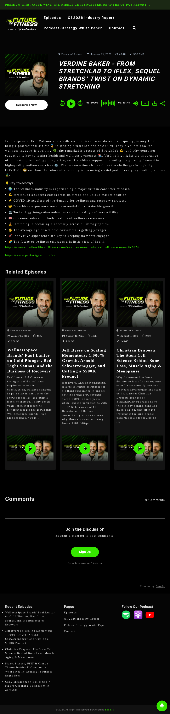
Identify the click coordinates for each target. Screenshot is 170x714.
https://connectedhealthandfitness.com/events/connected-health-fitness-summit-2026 (72, 247)
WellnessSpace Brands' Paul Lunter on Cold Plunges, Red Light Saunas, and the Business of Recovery (30, 360)
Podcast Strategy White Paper (73, 28)
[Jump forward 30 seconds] (80, 103)
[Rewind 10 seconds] (62, 103)
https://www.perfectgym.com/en (30, 255)
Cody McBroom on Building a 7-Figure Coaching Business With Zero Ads (28, 685)
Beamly (109, 709)
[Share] (162, 103)
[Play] (71, 104)
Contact (117, 28)
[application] (30, 448)
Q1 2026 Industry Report (91, 18)
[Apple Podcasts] (138, 618)
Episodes (52, 18)
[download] (155, 103)
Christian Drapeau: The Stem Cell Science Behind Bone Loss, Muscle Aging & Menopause (139, 360)
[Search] (134, 28)
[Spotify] (126, 618)
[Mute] (135, 103)
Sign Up (85, 552)
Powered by (152, 586)
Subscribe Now (26, 104)
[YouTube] (150, 618)
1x (145, 103)
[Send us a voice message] (162, 705)
